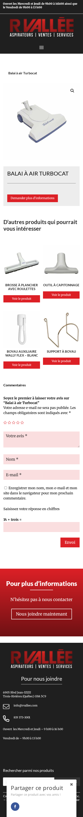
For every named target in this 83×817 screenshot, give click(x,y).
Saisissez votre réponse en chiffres (31, 509)
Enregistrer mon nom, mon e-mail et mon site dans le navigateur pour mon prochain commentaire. (40, 493)
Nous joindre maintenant (41, 614)
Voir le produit (21, 299)
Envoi (70, 542)
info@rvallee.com (25, 705)
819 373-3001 (22, 717)
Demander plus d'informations (32, 198)
